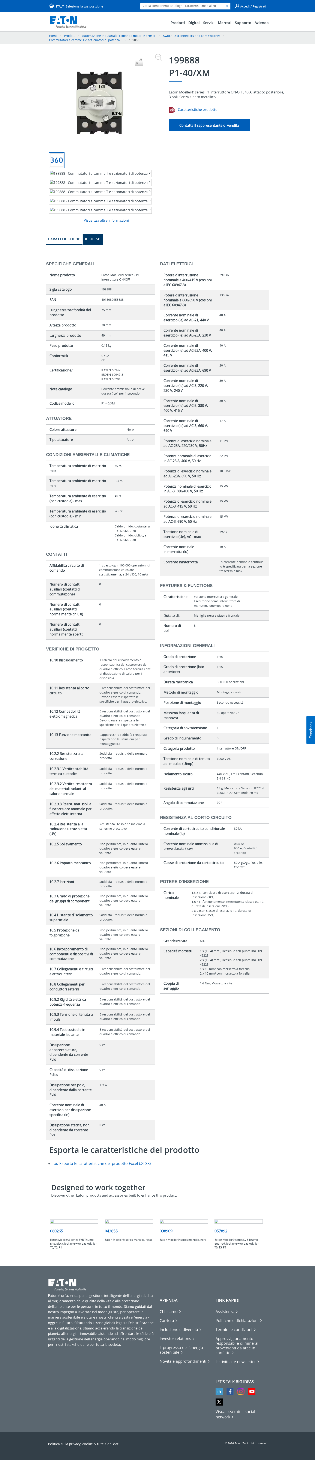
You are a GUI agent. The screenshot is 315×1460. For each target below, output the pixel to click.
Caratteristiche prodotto (197, 109)
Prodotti (69, 36)
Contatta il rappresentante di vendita (209, 125)
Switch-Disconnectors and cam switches (191, 36)
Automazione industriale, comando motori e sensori (119, 36)
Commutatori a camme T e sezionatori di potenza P (85, 40)
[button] (310, 730)
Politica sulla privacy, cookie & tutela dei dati (83, 1444)
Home (53, 36)
